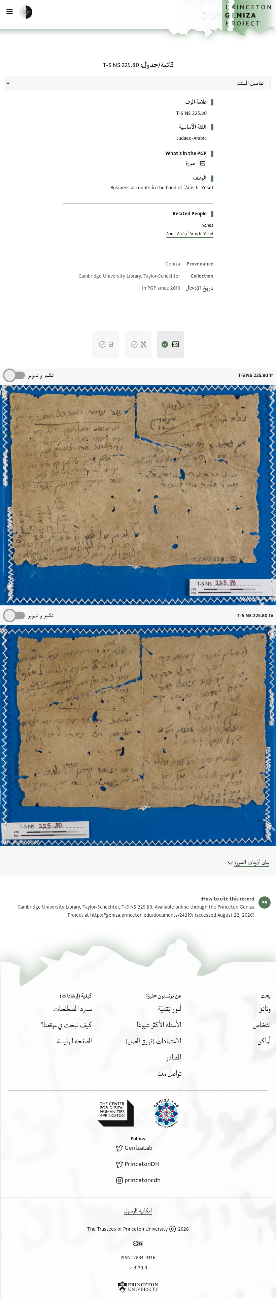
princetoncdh (143, 1180)
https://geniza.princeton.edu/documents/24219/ (142, 915)
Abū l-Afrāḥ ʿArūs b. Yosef (189, 233)
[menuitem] (264, 1009)
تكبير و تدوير (41, 375)
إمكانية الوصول (138, 1211)
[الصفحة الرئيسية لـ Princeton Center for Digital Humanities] (115, 1113)
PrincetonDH (142, 1164)
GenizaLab (138, 1148)
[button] (249, 18)
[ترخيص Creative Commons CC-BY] (138, 1245)
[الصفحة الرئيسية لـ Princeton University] (138, 1287)
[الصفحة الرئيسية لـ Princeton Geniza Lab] (161, 1113)
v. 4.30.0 (138, 1268)
